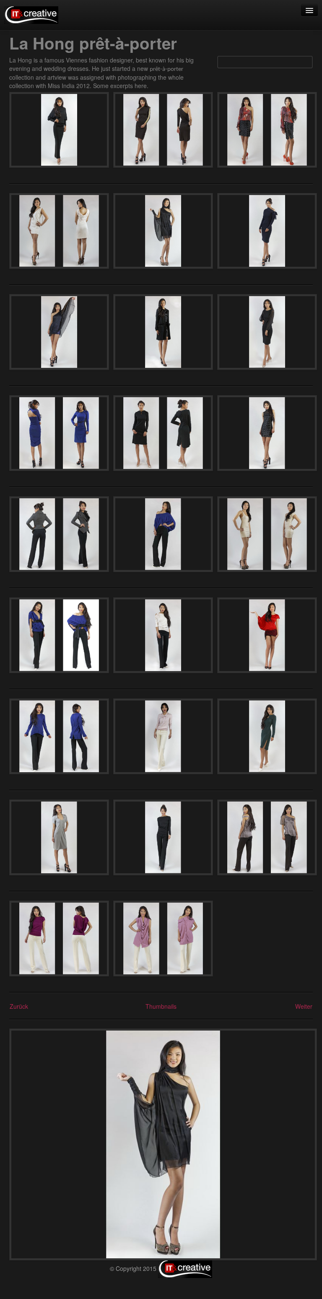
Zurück (19, 1006)
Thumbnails (161, 1006)
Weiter (303, 1006)
